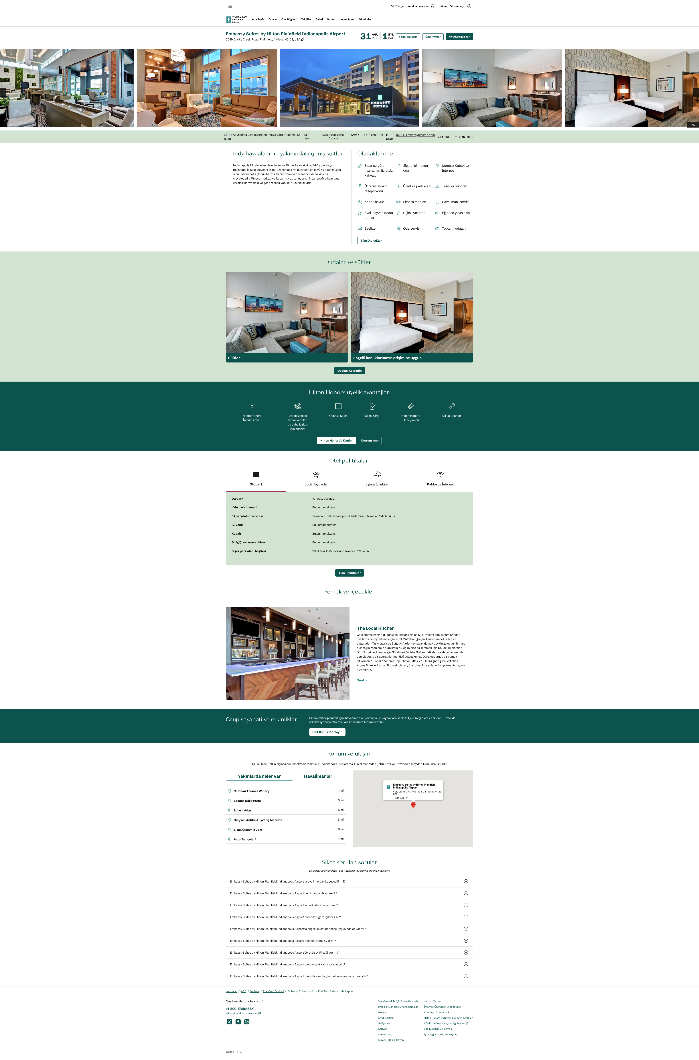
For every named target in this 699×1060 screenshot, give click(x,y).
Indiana (254, 991)
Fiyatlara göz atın (461, 36)
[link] (372, 135)
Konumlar (231, 991)
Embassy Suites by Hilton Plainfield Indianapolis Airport (320, 991)
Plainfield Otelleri (273, 991)
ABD (243, 991)
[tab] (256, 480)
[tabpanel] (349, 528)
